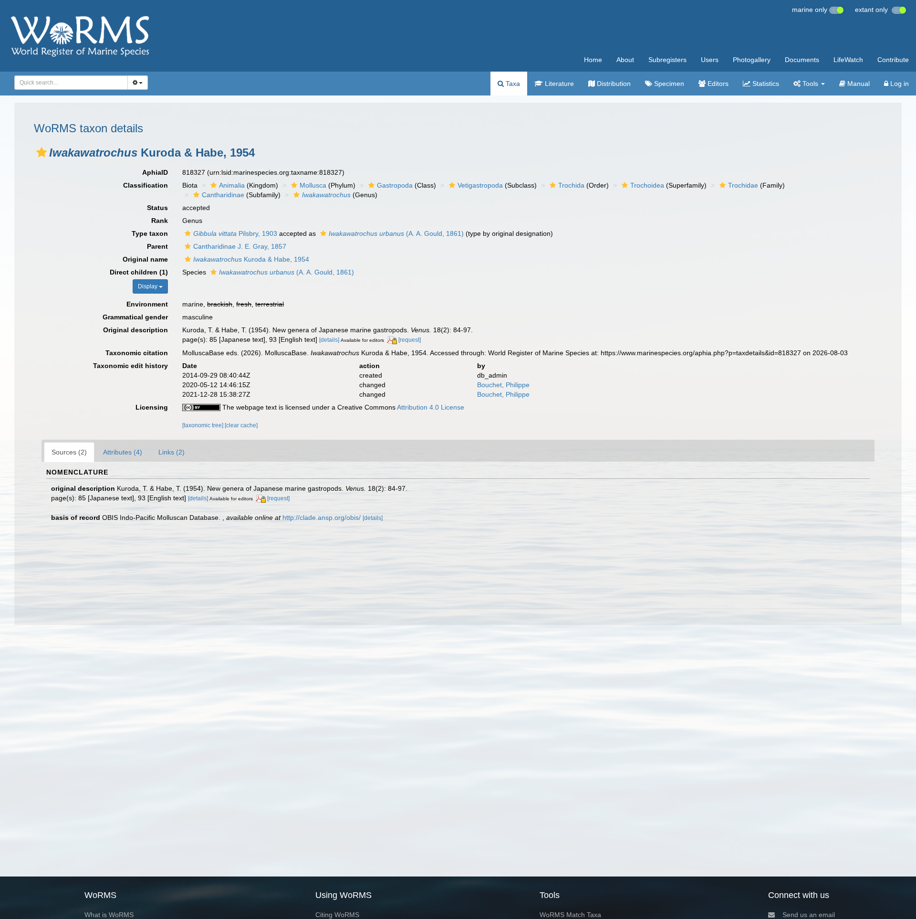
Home (593, 59)
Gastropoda (395, 185)
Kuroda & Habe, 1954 (251, 259)
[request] (409, 340)
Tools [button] (810, 83)
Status (157, 207)
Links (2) (171, 452)
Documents (802, 59)
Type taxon (150, 233)
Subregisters (667, 59)
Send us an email (808, 915)
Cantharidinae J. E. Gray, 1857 (239, 246)
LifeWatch (848, 59)
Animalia (232, 185)
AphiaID (155, 172)
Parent (157, 246)
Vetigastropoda (480, 185)
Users (709, 59)
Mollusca (313, 185)
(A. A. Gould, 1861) (396, 233)
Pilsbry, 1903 (235, 233)
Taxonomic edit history (130, 366)
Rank (159, 220)
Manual (857, 83)
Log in (898, 83)
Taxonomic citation (136, 353)
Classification (145, 185)
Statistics (764, 83)
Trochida (571, 185)
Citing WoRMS (337, 915)
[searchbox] (68, 82)
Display (148, 286)
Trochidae (743, 185)
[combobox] (71, 82)
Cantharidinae (223, 195)
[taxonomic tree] (203, 425)
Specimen (668, 83)
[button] (41, 152)
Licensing (151, 407)
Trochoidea (647, 185)
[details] (329, 340)
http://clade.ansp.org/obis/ (321, 517)
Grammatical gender (135, 317)
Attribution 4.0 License (430, 407)
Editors (717, 83)
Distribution (613, 83)
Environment (147, 304)
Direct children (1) (139, 272)
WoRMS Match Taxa (570, 915)
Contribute (893, 59)
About (625, 59)
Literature (558, 83)
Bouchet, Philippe (503, 385)
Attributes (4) (122, 452)
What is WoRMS (109, 915)
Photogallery (751, 59)
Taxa (512, 83)
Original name (145, 259)
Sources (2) (69, 452)
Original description (135, 330)
